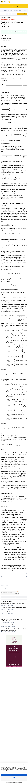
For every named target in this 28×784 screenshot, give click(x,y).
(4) (26, 317)
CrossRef (24, 519)
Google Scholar (19, 512)
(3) (26, 178)
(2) (26, 109)
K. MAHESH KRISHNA (5, 26)
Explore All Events (22, 6)
